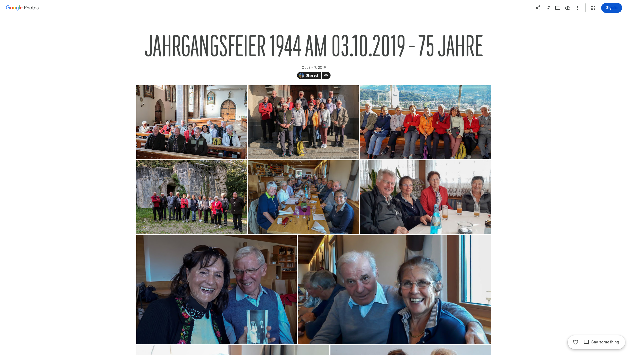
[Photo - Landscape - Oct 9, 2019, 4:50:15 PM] (216, 289)
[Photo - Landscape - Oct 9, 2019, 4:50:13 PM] (425, 197)
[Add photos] (548, 8)
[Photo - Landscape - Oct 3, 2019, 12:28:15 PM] (303, 197)
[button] (593, 8)
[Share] (538, 8)
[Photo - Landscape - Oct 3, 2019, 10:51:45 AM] (191, 197)
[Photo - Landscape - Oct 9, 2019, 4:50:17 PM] (394, 289)
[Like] (575, 342)
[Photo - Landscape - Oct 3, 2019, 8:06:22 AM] (191, 122)
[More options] (577, 8)
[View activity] (558, 8)
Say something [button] (605, 342)
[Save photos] (568, 8)
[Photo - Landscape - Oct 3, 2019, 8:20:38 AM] (303, 122)
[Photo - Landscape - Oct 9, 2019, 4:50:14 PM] (425, 122)
